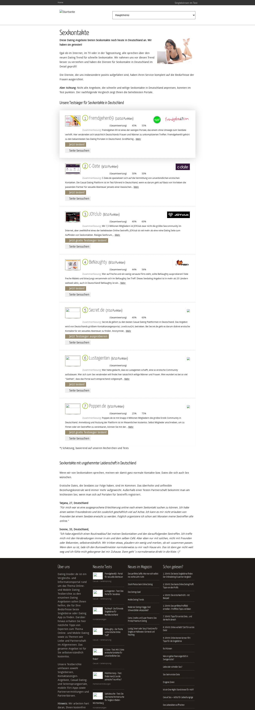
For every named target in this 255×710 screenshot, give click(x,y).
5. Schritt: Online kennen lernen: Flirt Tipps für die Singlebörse (176, 639)
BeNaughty (104, 262)
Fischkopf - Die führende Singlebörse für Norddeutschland (114, 611)
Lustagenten (105, 358)
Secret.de (102, 310)
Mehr (138, 139)
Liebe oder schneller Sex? (172, 666)
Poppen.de (103, 405)
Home (60, 2)
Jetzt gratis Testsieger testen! (88, 240)
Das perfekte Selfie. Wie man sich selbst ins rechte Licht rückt (143, 575)
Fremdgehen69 (108, 118)
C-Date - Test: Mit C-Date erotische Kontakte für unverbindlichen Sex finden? (108, 654)
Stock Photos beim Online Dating (140, 584)
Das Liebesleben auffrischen (173, 704)
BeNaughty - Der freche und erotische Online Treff (114, 632)
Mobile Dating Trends (136, 599)
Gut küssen (167, 648)
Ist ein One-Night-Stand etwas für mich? (178, 689)
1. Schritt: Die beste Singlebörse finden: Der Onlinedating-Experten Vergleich (178, 575)
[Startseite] (67, 12)
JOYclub (101, 214)
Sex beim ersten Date (171, 674)
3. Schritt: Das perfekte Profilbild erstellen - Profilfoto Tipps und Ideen (177, 607)
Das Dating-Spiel (134, 592)
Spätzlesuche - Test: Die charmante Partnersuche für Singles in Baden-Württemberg (108, 698)
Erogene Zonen (168, 682)
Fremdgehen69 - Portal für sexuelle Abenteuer (114, 575)
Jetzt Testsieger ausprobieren (88, 336)
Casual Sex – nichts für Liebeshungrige (178, 697)
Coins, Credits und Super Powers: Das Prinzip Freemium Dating (142, 619)
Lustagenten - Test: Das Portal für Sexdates (114, 593)
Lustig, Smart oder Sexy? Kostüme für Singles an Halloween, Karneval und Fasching (143, 631)
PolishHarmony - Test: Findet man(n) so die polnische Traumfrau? (113, 676)
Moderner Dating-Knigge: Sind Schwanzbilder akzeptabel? (139, 609)
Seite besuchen (79, 150)
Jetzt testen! (77, 144)
